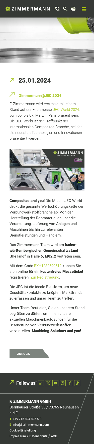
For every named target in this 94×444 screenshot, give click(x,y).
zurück (23, 354)
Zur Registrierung (45, 277)
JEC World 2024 (66, 109)
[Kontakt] (57, 9)
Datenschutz (38, 436)
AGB (54, 436)
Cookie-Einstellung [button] (23, 430)
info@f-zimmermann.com (31, 424)
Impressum (18, 436)
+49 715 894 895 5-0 (27, 419)
